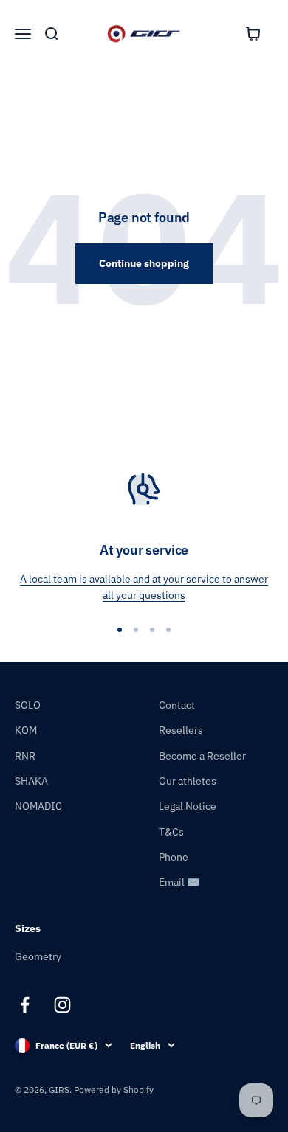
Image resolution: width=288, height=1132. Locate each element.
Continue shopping (144, 263)
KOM (26, 730)
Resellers (181, 730)
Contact (177, 705)
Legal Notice (187, 806)
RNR (25, 756)
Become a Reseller (202, 756)
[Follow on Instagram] (62, 1005)
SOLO (28, 705)
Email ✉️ (179, 882)
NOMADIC (38, 806)
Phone (173, 857)
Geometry (38, 956)
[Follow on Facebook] (25, 1005)
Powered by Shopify (114, 1089)
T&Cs (171, 831)
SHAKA (31, 781)
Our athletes (187, 781)
